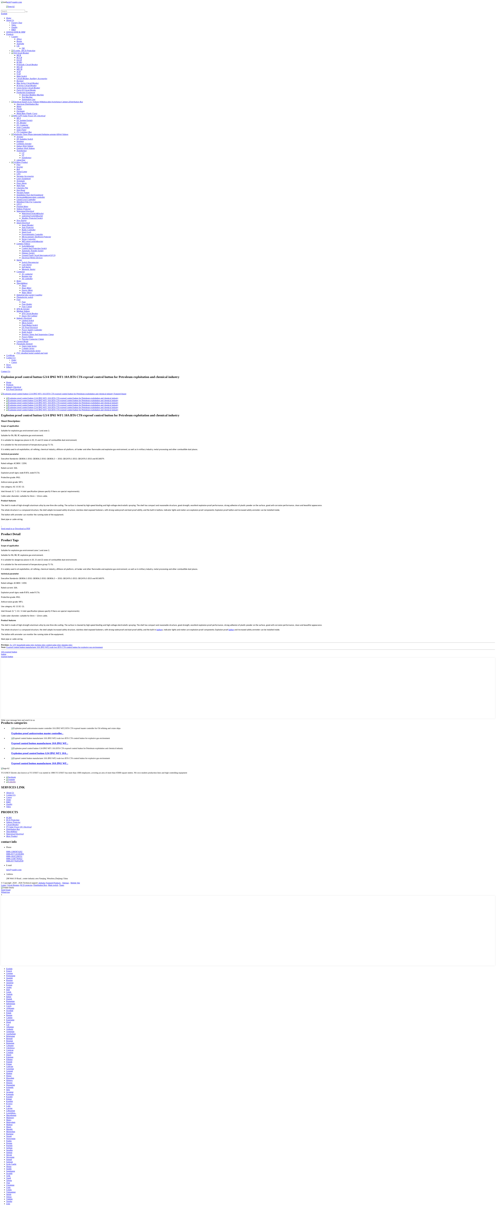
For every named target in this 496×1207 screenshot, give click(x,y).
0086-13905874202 (14, 852)
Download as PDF (22, 528)
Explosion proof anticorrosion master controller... (37, 733)
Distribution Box (40, 885)
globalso (41, 883)
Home (8, 382)
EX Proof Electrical (14, 389)
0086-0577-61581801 (15, 854)
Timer (61, 885)
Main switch (53, 885)
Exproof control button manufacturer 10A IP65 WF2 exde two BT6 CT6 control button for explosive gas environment (54, 647)
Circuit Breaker (13, 885)
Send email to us (7, 528)
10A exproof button (9, 652)
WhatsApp (5, 892)
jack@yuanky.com (14, 2)
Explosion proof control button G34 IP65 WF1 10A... (39, 753)
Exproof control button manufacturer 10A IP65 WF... (39, 743)
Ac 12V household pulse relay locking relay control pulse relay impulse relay (41, 645)
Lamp (3, 885)
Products (9, 385)
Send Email (5, 890)
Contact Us (5, 371)
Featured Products (53, 883)
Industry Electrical (13, 387)
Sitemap (65, 883)
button (159, 630)
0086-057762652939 (14, 861)
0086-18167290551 (14, 856)
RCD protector (26, 885)
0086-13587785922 (14, 858)
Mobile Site (75, 883)
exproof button (7, 656)
